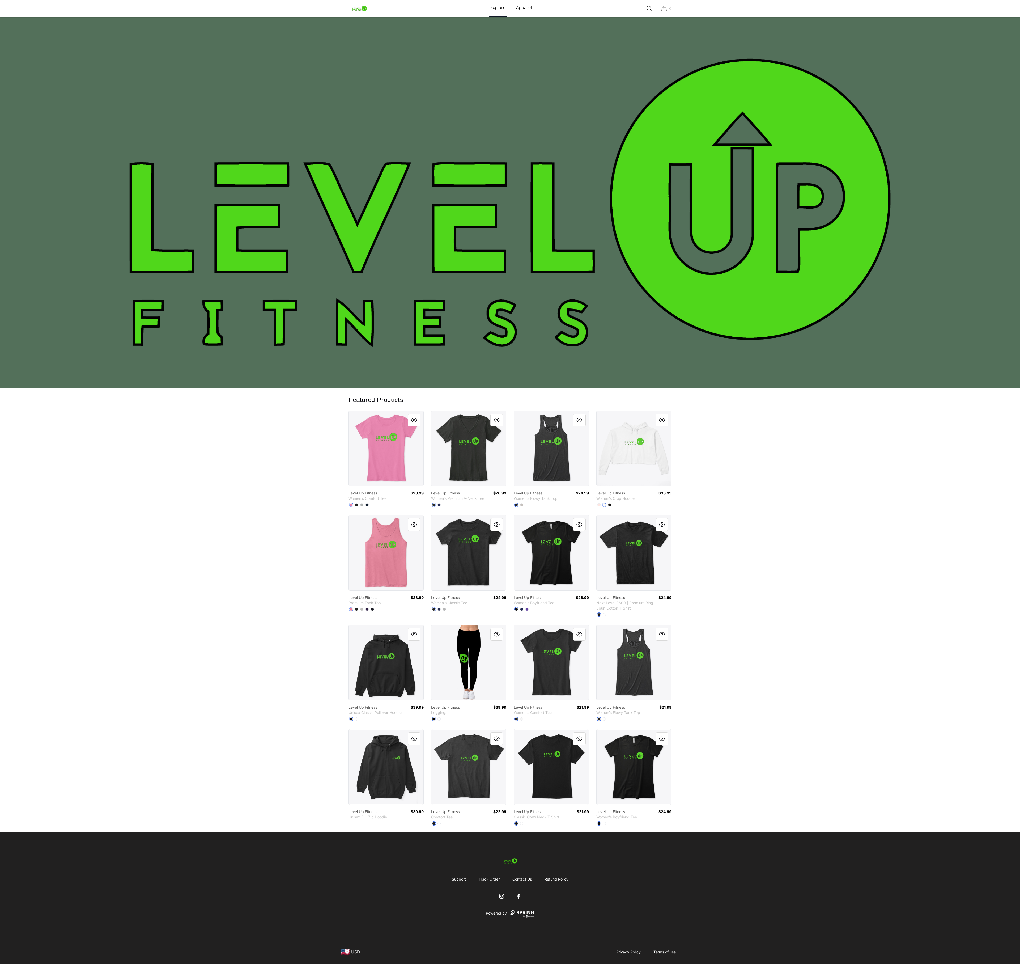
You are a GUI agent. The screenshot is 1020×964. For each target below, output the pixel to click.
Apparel (524, 7)
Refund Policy (556, 879)
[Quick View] (414, 420)
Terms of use (664, 952)
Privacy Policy (628, 952)
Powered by (496, 913)
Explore (497, 7)
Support (459, 879)
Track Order (489, 879)
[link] (386, 448)
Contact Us (522, 879)
